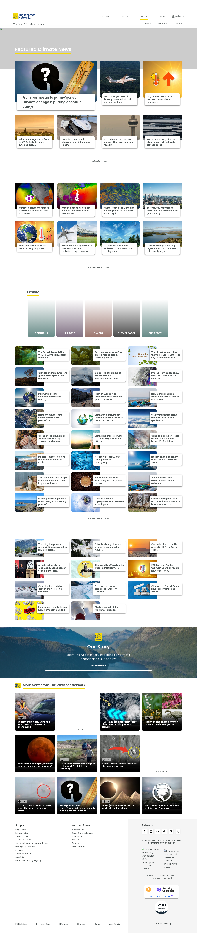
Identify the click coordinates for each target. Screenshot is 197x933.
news (20, 24)
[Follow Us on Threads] (171, 831)
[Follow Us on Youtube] (157, 831)
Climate (29, 24)
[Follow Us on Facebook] (144, 831)
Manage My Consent (25, 847)
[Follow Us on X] (177, 831)
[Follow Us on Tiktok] (164, 831)
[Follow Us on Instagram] (151, 831)
